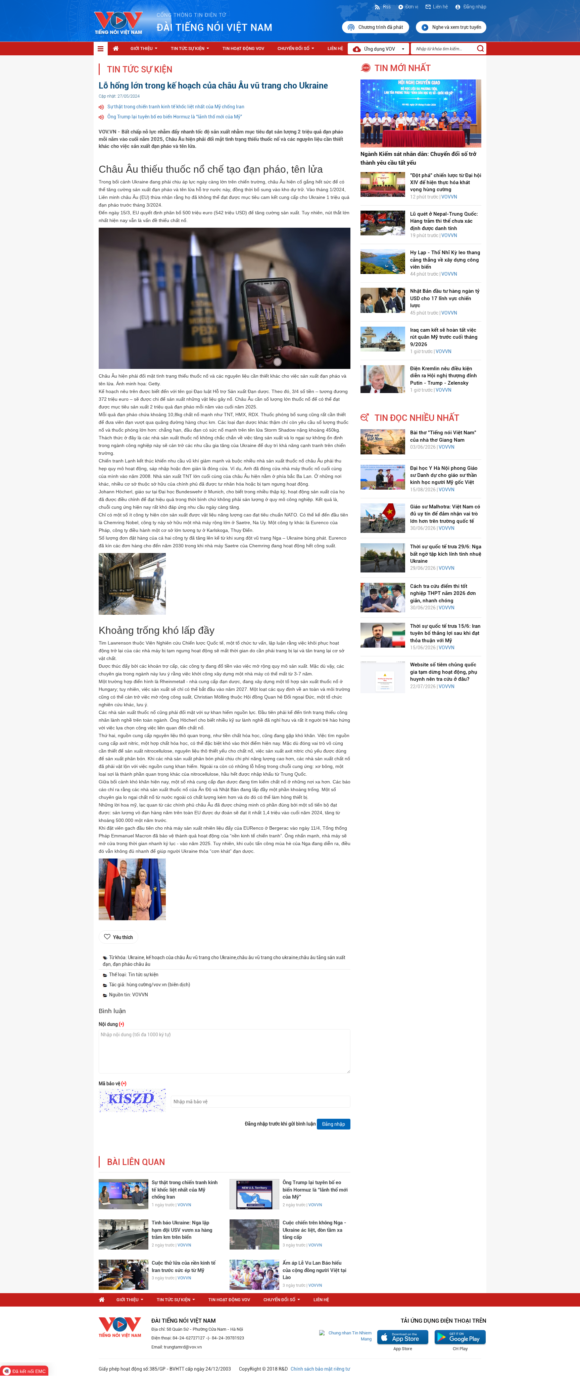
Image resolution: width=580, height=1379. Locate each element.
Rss (386, 6)
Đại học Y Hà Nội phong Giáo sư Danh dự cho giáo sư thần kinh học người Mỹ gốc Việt (444, 475)
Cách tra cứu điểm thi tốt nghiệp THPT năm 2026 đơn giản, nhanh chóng (443, 593)
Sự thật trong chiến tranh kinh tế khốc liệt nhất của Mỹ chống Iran (175, 106)
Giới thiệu (145, 50)
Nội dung (111, 1024)
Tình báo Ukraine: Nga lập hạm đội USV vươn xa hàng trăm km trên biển (182, 1230)
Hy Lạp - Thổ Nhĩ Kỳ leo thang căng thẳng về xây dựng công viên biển (445, 260)
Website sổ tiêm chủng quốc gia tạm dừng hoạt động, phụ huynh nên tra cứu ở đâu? (443, 672)
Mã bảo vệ (113, 1083)
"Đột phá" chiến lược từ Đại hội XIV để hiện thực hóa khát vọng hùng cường (445, 182)
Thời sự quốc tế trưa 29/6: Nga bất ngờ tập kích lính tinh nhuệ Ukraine (445, 554)
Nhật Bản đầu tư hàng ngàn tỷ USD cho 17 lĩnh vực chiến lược (445, 298)
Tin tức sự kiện (191, 50)
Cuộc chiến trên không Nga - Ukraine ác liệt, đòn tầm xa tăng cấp (314, 1230)
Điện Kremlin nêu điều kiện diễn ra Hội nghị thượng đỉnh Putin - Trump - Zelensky (443, 376)
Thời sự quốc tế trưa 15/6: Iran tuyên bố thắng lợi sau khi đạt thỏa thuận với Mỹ (445, 633)
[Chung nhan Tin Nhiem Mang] (345, 1335)
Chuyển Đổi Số (297, 50)
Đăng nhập (474, 6)
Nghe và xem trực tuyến (456, 27)
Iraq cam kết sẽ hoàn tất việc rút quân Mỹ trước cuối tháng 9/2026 (444, 337)
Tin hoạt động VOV (243, 48)
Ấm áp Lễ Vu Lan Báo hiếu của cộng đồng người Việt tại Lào (314, 1270)
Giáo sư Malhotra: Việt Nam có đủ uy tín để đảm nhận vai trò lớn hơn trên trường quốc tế (445, 514)
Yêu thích (123, 937)
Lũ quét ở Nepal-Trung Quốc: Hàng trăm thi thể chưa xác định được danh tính (444, 221)
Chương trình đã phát (381, 27)
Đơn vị (411, 6)
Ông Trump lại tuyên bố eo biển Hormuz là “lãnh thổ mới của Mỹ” (174, 116)
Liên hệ (440, 6)
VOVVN (184, 1205)
